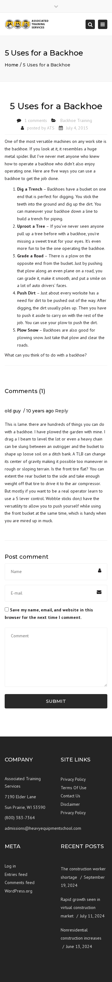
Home (11, 65)
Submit (56, 701)
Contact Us (70, 796)
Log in (10, 866)
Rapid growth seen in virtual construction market (80, 908)
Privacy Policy (73, 779)
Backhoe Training (76, 120)
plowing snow (30, 337)
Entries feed (16, 874)
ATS (50, 128)
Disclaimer (70, 804)
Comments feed (20, 882)
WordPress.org (18, 891)
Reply (61, 411)
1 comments (35, 120)
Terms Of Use (73, 787)
